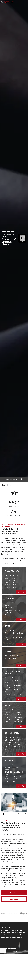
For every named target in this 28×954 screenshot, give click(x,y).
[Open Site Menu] (26, 2)
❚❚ (2, 814)
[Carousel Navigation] (22, 814)
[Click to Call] (19, 2)
